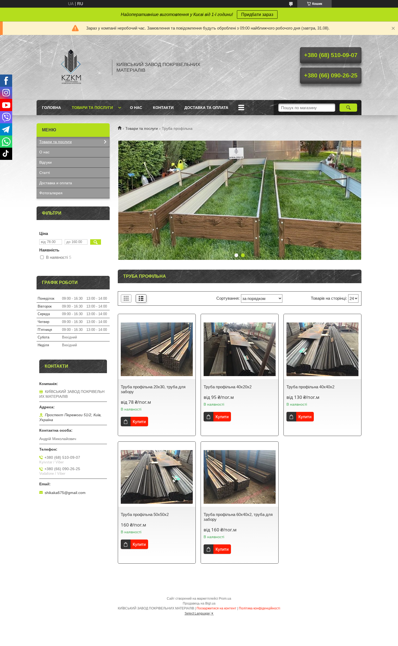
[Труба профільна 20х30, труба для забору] (157, 349)
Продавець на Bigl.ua (199, 603)
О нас (136, 107)
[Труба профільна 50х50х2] (157, 477)
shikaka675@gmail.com (65, 492)
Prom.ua (225, 598)
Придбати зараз (257, 14)
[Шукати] (348, 108)
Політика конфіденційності (259, 608)
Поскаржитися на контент (216, 608)
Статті (44, 172)
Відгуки (45, 162)
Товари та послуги (92, 107)
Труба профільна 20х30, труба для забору (153, 389)
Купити (139, 421)
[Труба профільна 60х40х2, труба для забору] (240, 477)
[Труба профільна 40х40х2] (322, 349)
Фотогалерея (51, 193)
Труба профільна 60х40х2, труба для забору (238, 517)
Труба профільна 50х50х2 (145, 514)
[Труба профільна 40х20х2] (240, 349)
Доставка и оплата (55, 183)
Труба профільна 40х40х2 (310, 387)
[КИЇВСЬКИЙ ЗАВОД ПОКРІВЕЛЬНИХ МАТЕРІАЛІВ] (72, 67)
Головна (51, 107)
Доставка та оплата (206, 107)
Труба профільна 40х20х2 (228, 387)
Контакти (163, 107)
